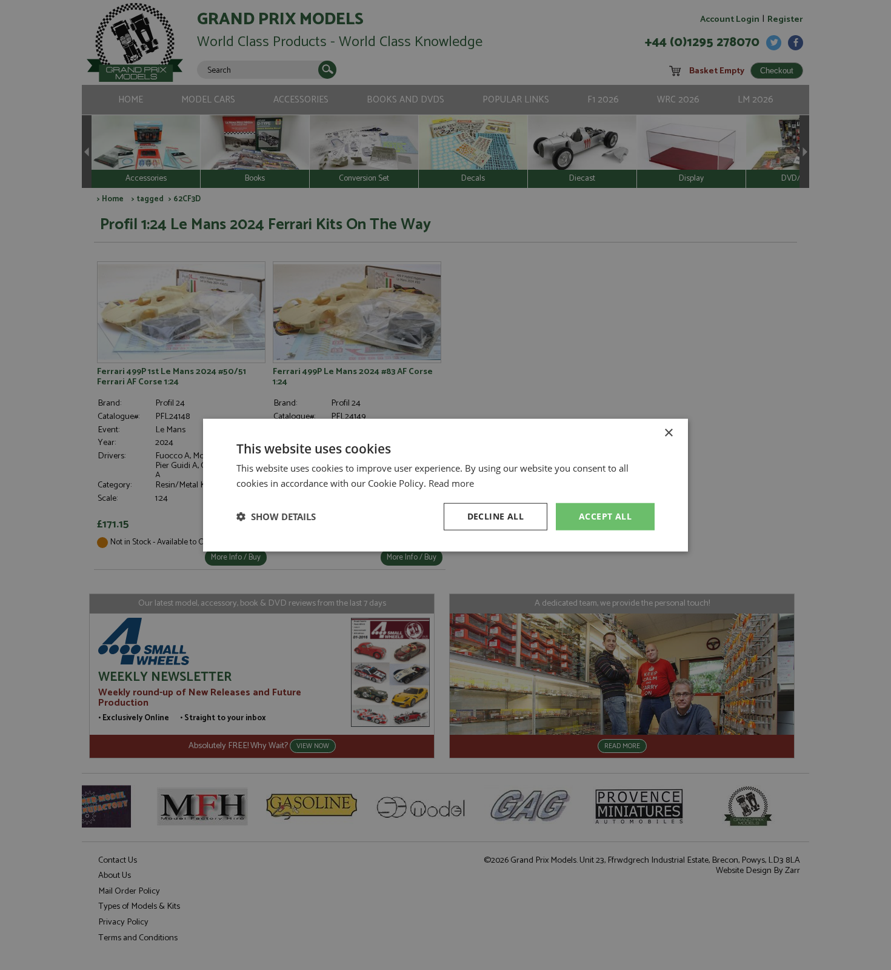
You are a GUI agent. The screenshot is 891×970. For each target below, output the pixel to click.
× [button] (668, 433)
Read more (451, 483)
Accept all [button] (605, 516)
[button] (276, 516)
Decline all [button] (495, 516)
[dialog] (445, 485)
